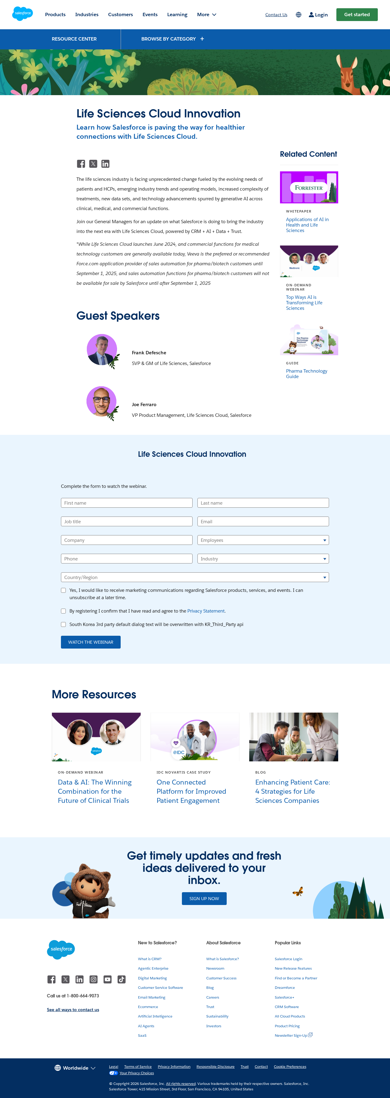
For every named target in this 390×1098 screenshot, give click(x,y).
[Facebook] (81, 163)
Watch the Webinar (90, 642)
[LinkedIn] (105, 163)
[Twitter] (93, 163)
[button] (173, 38)
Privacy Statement (206, 611)
